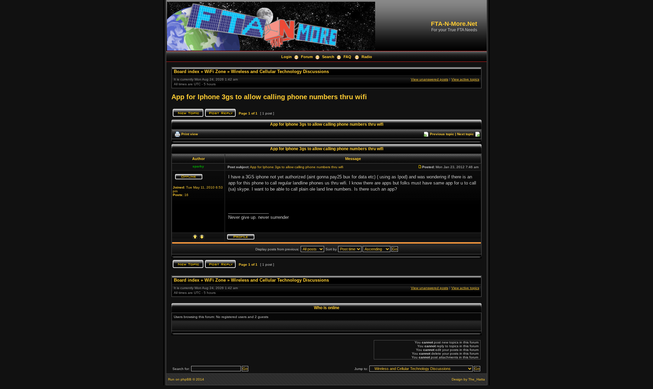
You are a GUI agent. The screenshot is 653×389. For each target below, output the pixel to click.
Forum (307, 57)
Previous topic (442, 134)
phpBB (186, 379)
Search (328, 57)
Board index (186, 71)
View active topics (465, 79)
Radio (367, 57)
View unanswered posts (429, 79)
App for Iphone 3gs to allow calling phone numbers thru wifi (269, 97)
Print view (189, 134)
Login (286, 57)
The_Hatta (476, 379)
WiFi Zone (215, 71)
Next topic (465, 134)
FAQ (347, 57)
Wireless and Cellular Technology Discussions (280, 71)
